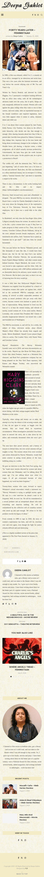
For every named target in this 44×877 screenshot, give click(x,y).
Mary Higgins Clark (11, 552)
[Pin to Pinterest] (22, 561)
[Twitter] (35, 14)
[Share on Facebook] (17, 561)
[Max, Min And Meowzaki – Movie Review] (9, 818)
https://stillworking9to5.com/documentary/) (18, 190)
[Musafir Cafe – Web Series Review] (9, 789)
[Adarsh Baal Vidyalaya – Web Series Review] (9, 804)
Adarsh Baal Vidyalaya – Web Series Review (30, 801)
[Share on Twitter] (20, 561)
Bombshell (16, 548)
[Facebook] (32, 14)
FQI (26, 868)
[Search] (41, 14)
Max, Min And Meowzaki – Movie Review (28, 817)
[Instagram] (38, 14)
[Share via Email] (25, 561)
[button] (4, 657)
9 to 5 (6, 548)
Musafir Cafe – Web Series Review (29, 786)
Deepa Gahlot (18, 36)
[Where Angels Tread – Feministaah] (22, 651)
